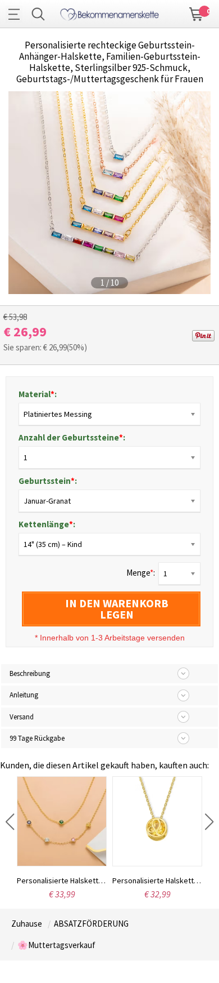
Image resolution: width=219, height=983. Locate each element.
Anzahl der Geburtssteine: (72, 437)
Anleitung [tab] (24, 695)
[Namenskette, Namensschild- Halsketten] (109, 13)
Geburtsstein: (48, 480)
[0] (197, 13)
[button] (10, 822)
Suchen (38, 14)
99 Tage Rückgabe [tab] (37, 738)
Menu (17, 14)
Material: (38, 394)
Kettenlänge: (47, 524)
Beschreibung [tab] (30, 673)
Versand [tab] (22, 717)
